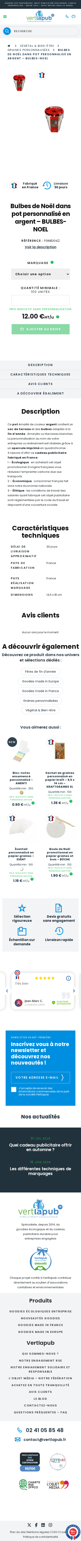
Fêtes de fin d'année (40, 671)
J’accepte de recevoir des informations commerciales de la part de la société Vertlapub (44, 1091)
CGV (54, 1532)
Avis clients (40, 384)
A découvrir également (40, 393)
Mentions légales (38, 1532)
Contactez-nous (40, 1405)
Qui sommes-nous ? (40, 1354)
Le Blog (40, 1399)
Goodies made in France (40, 691)
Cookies (64, 1532)
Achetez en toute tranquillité (40, 1385)
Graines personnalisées (29, 50)
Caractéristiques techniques (40, 374)
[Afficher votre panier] (74, 17)
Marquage (40, 263)
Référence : (32, 241)
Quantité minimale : (40, 288)
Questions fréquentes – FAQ (40, 1412)
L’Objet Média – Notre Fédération (40, 1378)
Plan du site (17, 1532)
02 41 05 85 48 (44, 1430)
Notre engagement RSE (40, 1361)
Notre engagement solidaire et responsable (40, 1369)
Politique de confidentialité (40, 1537)
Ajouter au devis (43, 329)
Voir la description (40, 247)
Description (40, 365)
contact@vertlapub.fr (44, 1439)
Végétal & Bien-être (37, 46)
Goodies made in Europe (40, 681)
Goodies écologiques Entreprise (40, 1311)
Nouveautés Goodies (40, 1318)
